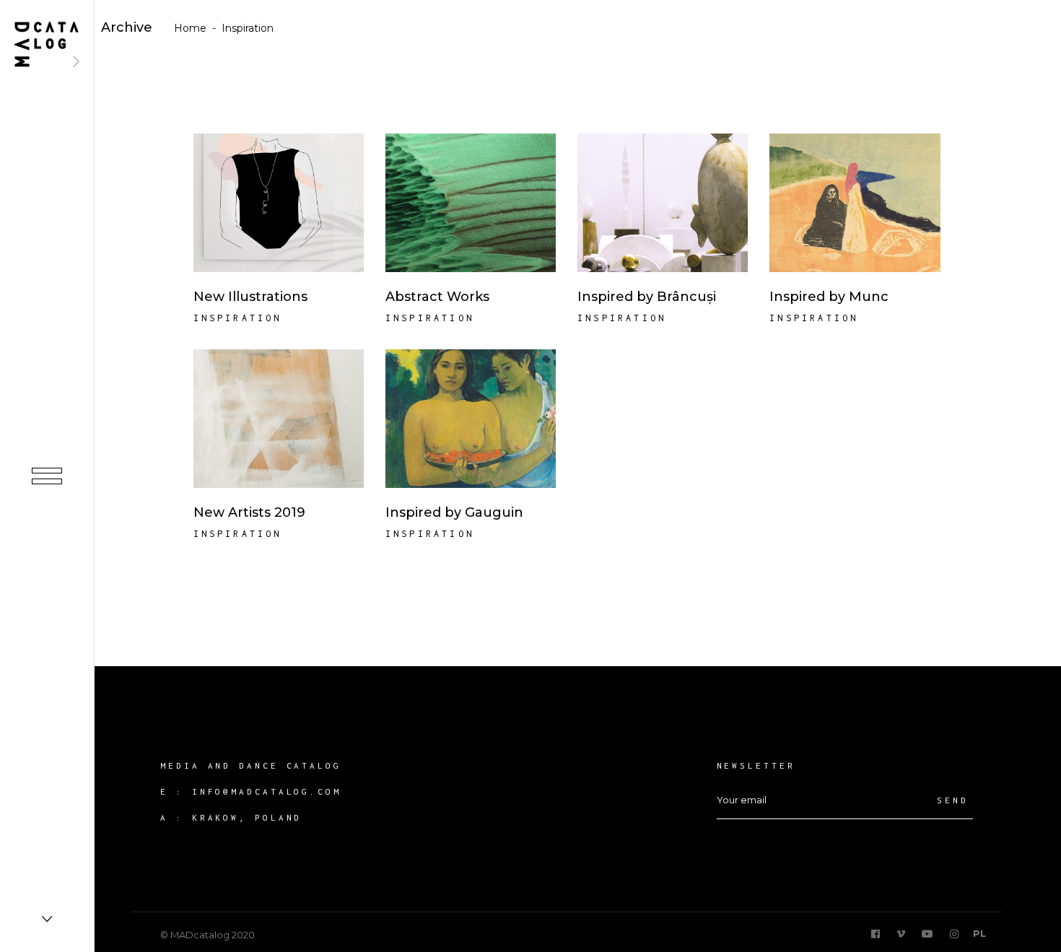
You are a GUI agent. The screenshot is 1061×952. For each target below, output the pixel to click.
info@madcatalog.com (266, 791)
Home (190, 28)
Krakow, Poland (247, 817)
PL (979, 933)
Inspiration (237, 318)
